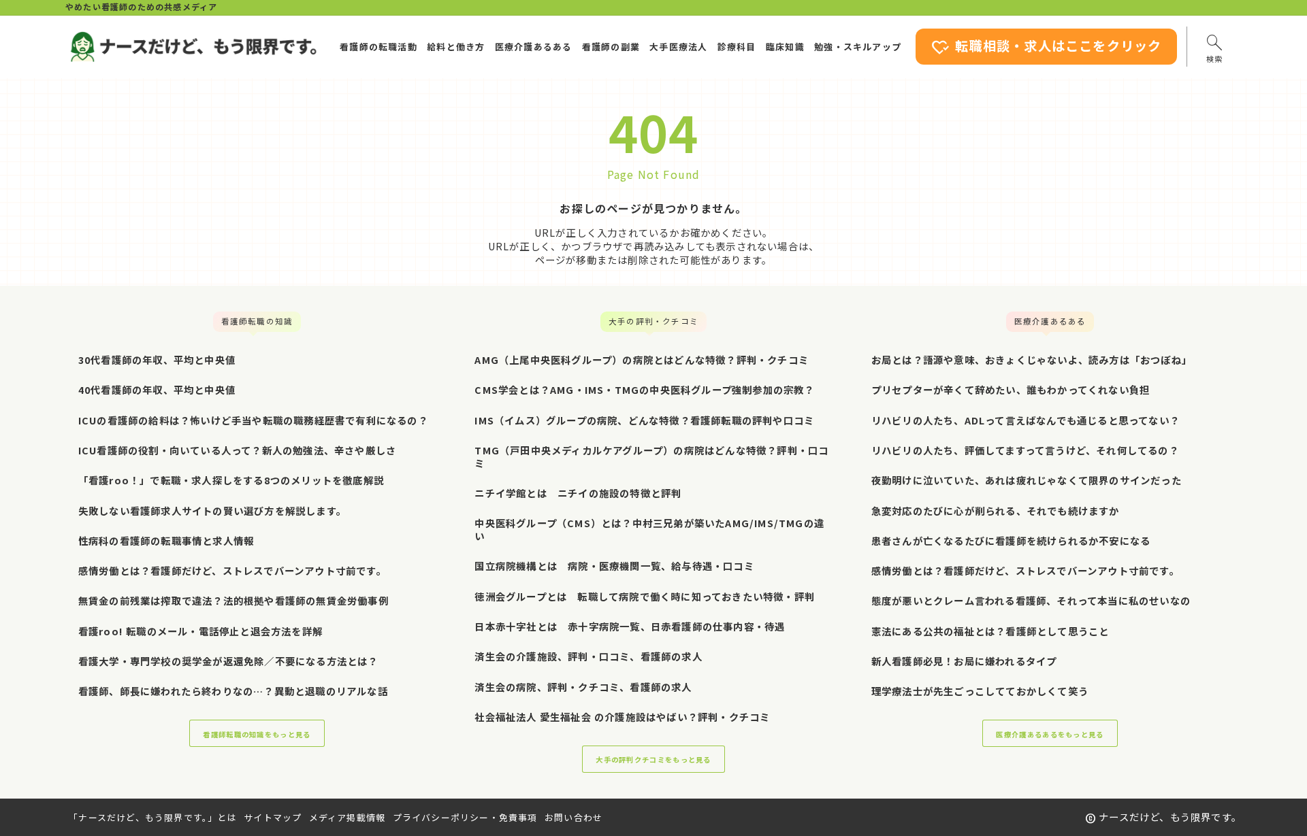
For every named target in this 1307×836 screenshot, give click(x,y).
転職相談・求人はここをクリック (1046, 47)
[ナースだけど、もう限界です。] (193, 46)
